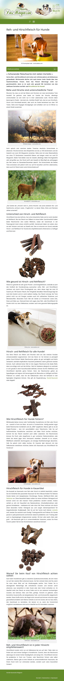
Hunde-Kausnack (52, 378)
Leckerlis (55, 510)
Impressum (54, 678)
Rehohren (9, 498)
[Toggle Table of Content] (54, 69)
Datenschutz (46, 678)
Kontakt (38, 678)
